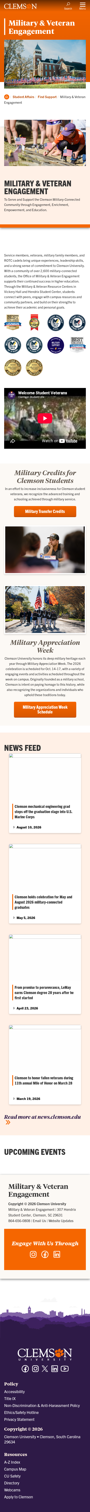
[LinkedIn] (57, 1256)
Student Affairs (23, 97)
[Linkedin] (54, 1370)
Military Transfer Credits (45, 511)
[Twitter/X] (45, 1370)
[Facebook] (45, 1256)
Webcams (12, 1489)
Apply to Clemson (18, 1496)
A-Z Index (12, 1461)
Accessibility (14, 1391)
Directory (11, 1482)
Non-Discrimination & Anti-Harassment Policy (42, 1405)
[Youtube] (64, 1370)
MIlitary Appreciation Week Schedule (45, 709)
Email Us (39, 1220)
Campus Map (15, 1468)
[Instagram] (33, 1256)
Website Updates (60, 1220)
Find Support (47, 97)
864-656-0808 (19, 1220)
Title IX (10, 1398)
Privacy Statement (19, 1419)
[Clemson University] (20, 8)
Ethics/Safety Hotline (21, 1412)
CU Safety (12, 1475)
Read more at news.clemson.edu (42, 1116)
